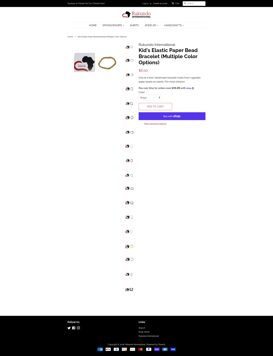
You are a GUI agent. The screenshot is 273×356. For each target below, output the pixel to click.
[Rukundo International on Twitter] (69, 328)
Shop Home (144, 332)
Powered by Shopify (155, 344)
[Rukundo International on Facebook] (73, 328)
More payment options (155, 123)
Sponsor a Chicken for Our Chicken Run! (86, 3)
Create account (160, 3)
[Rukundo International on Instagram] (78, 328)
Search (142, 328)
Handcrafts (173, 25)
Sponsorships (112, 25)
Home (93, 25)
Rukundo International (149, 336)
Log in (145, 3)
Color (142, 92)
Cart (177, 3)
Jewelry (150, 25)
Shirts (134, 25)
